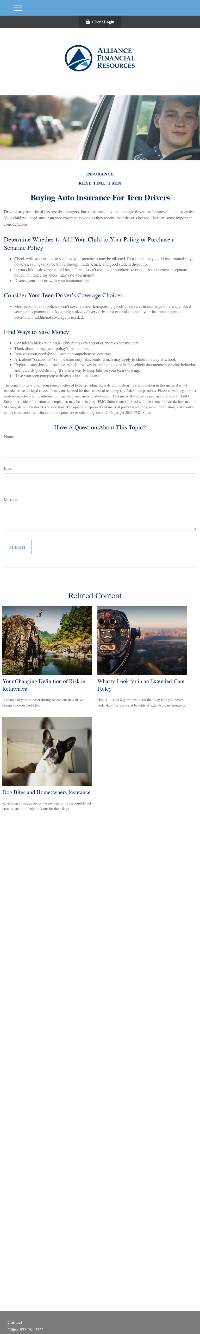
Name (9, 436)
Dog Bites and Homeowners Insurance (46, 792)
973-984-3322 (31, 1329)
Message (11, 499)
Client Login (103, 22)
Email (9, 468)
